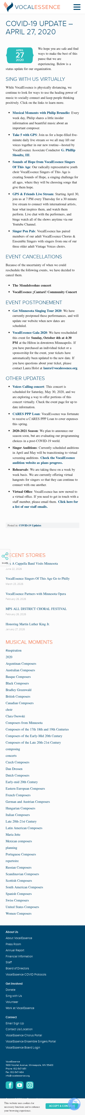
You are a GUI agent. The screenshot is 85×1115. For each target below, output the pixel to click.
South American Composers (24, 887)
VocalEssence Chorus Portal (24, 1035)
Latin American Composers (24, 828)
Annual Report (15, 950)
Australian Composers (20, 670)
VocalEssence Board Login (23, 1047)
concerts (11, 755)
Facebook (9, 1085)
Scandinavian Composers (22, 874)
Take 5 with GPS (25, 134)
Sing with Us (14, 996)
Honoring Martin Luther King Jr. (28, 624)
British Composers (18, 696)
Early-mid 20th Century (22, 782)
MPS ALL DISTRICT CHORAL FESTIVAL (36, 608)
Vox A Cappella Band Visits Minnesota (32, 563)
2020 (9, 657)
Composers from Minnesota (24, 722)
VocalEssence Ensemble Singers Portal (31, 1041)
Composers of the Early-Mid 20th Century (34, 736)
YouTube (19, 1085)
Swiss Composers (17, 900)
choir (9, 709)
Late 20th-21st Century (21, 821)
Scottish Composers (19, 880)
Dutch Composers (17, 775)
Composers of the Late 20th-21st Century (33, 742)
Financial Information (19, 956)
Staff (9, 962)
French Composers (18, 795)
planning (11, 847)
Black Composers (17, 683)
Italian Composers (18, 814)
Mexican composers (19, 841)
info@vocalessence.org (18, 1075)
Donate (10, 990)
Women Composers (18, 913)
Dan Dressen (14, 768)
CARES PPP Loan (26, 413)
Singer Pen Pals (24, 231)
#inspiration (13, 650)
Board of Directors (17, 968)
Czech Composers (17, 762)
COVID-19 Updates (30, 525)
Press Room (13, 944)
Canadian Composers (20, 703)
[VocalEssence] (32, 7)
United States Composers (22, 907)
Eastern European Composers (25, 788)
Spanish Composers (19, 893)
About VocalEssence (19, 938)
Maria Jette (13, 834)
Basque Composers (18, 676)
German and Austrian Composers (28, 801)
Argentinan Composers (21, 663)
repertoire (12, 861)
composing (13, 749)
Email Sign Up (15, 1023)
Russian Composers (18, 867)
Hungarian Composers (20, 808)
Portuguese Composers (21, 854)
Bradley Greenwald (18, 690)
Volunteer (12, 1002)
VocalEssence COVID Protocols (26, 974)
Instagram (30, 1085)
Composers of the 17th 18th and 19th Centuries (37, 729)
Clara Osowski (15, 716)
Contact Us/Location (19, 1029)
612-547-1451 (19, 1068)
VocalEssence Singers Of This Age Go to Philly (38, 578)
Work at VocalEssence (20, 1008)
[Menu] (78, 8)
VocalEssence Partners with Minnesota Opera (36, 593)
